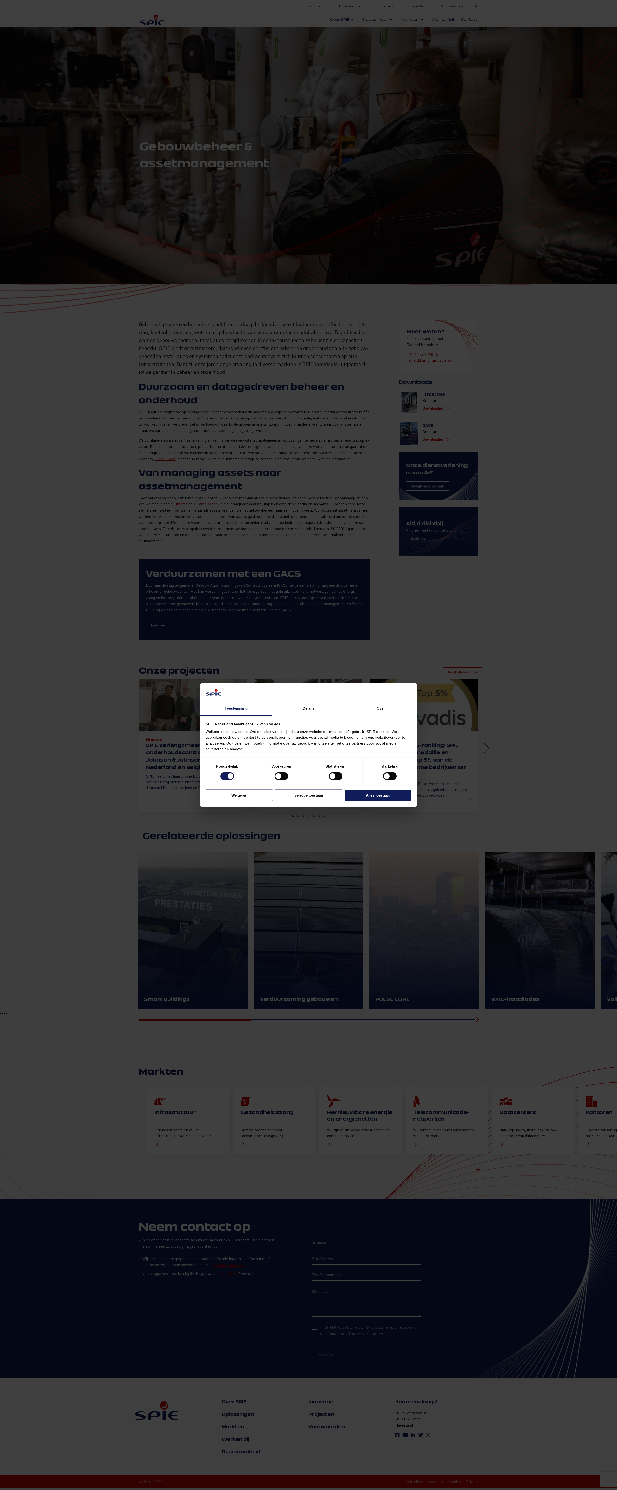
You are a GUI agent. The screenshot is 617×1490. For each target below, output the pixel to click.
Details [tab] (309, 708)
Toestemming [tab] (236, 708)
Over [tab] (381, 708)
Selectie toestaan (308, 795)
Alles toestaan (378, 795)
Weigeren (239, 795)
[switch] (281, 776)
